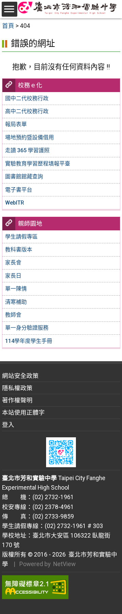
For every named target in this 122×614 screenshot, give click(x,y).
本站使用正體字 (23, 412)
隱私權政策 (17, 388)
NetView (64, 564)
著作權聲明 (17, 400)
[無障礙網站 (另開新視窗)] (61, 587)
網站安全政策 (20, 375)
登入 (8, 424)
